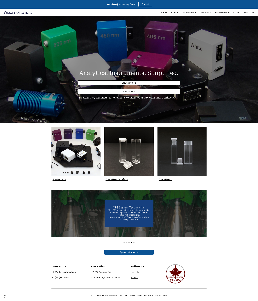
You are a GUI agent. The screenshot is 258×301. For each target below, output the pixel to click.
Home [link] (164, 12)
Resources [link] (249, 12)
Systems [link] (204, 12)
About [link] (173, 12)
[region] (129, 4)
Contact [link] (237, 12)
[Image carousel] (129, 216)
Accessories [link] (221, 12)
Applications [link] (188, 12)
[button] (5, 296)
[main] (129, 72)
